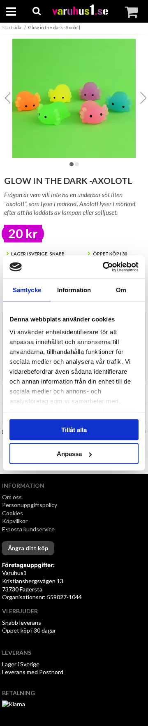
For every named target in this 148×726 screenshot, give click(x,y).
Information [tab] (74, 289)
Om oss (12, 496)
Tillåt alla (74, 429)
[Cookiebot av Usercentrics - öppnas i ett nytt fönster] (104, 267)
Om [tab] (121, 289)
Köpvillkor (15, 520)
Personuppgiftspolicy (29, 504)
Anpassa (69, 453)
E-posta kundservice (29, 529)
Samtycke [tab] (27, 289)
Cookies (12, 513)
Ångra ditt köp (28, 547)
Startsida (11, 27)
